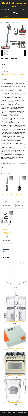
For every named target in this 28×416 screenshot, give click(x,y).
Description (4, 79)
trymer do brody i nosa (13, 76)
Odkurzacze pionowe (8, 22)
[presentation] (2, 53)
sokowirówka (22, 74)
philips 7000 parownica (12, 74)
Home (2, 22)
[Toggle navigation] (26, 16)
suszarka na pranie (5, 76)
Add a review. (10, 61)
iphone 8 (5, 74)
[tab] (4, 80)
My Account (5, 16)
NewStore (15, 414)
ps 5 (18, 74)
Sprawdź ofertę (7, 68)
